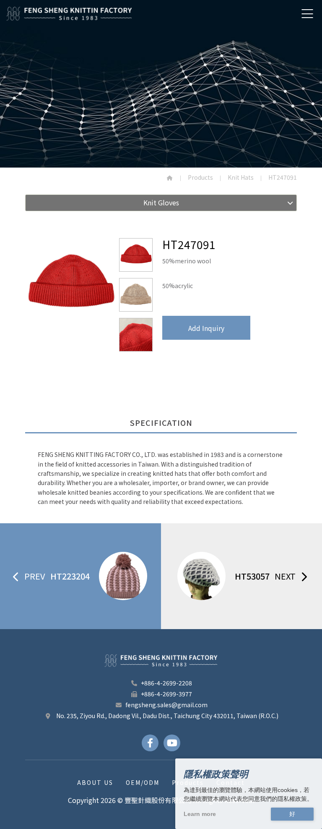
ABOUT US (95, 782)
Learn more (200, 814)
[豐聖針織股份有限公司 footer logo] (161, 660)
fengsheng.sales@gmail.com (166, 704)
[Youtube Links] (172, 743)
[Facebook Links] (150, 743)
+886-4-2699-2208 (166, 683)
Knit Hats (241, 177)
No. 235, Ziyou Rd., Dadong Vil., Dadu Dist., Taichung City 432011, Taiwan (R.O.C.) (166, 715)
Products (200, 177)
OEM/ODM (142, 782)
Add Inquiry (206, 328)
